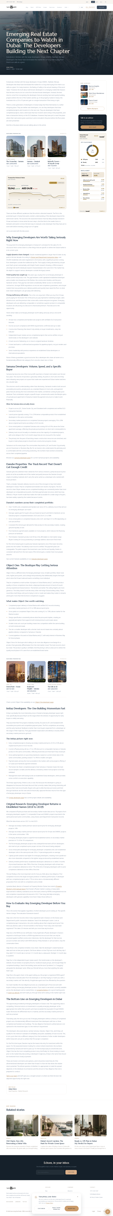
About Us (70, 1191)
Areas (45, 7)
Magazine (14, 26)
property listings (42, 990)
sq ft (93, 1)
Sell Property (90, 7)
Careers (59, 7)
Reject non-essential (56, 1208)
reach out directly (14, 993)
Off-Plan (38, 7)
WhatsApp (19, 1)
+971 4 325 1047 (10, 1)
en (101, 2)
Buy (27, 7)
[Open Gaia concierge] (107, 1211)
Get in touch (92, 127)
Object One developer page (44, 702)
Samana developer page (22, 458)
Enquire (101, 7)
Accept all (71, 1208)
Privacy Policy (49, 1203)
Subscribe (71, 1172)
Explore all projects (92, 108)
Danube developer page (39, 559)
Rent (32, 7)
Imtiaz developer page (16, 798)
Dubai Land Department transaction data (44, 257)
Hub (66, 7)
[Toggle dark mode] (106, 2)
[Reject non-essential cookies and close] (78, 1197)
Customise (41, 1208)
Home (8, 26)
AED (87, 2)
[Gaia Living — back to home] (11, 1188)
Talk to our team (11, 1076)
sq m (97, 1)
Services (52, 7)
